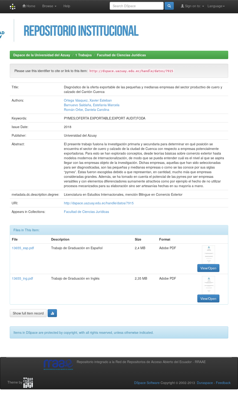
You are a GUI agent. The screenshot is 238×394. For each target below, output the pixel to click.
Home (30, 5)
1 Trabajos (83, 55)
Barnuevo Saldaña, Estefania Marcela (91, 105)
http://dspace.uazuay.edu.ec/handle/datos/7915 (99, 203)
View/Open (208, 268)
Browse (48, 5)
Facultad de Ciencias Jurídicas (121, 55)
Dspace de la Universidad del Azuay (41, 55)
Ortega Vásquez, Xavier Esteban (88, 100)
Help (66, 5)
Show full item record (28, 313)
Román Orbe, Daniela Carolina (86, 109)
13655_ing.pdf (22, 278)
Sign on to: (193, 5)
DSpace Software (147, 382)
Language (215, 5)
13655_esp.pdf (23, 247)
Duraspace (205, 382)
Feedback (223, 382)
